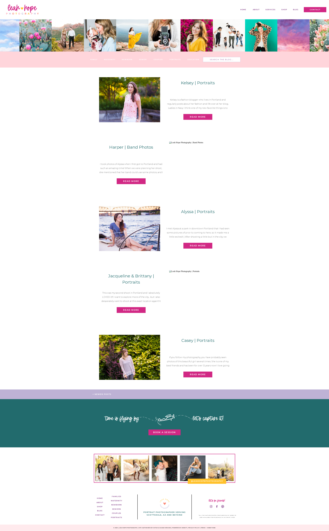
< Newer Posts (102, 394)
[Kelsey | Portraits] (129, 99)
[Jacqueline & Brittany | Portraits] (199, 292)
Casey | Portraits (197, 340)
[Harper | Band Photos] (199, 164)
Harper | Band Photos (131, 147)
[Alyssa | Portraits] (129, 228)
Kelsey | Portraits (198, 82)
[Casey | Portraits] (129, 357)
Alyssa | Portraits (198, 211)
